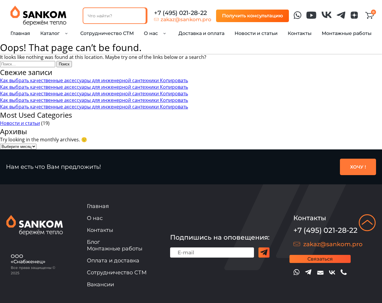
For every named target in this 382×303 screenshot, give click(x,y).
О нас (95, 218)
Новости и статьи (256, 33)
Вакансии (100, 284)
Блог (93, 242)
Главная (20, 33)
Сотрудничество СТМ (107, 33)
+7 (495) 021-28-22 (180, 12)
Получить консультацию (252, 16)
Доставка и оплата (201, 33)
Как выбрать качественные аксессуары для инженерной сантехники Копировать (94, 80)
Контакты (300, 33)
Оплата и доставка (113, 260)
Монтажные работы (347, 33)
